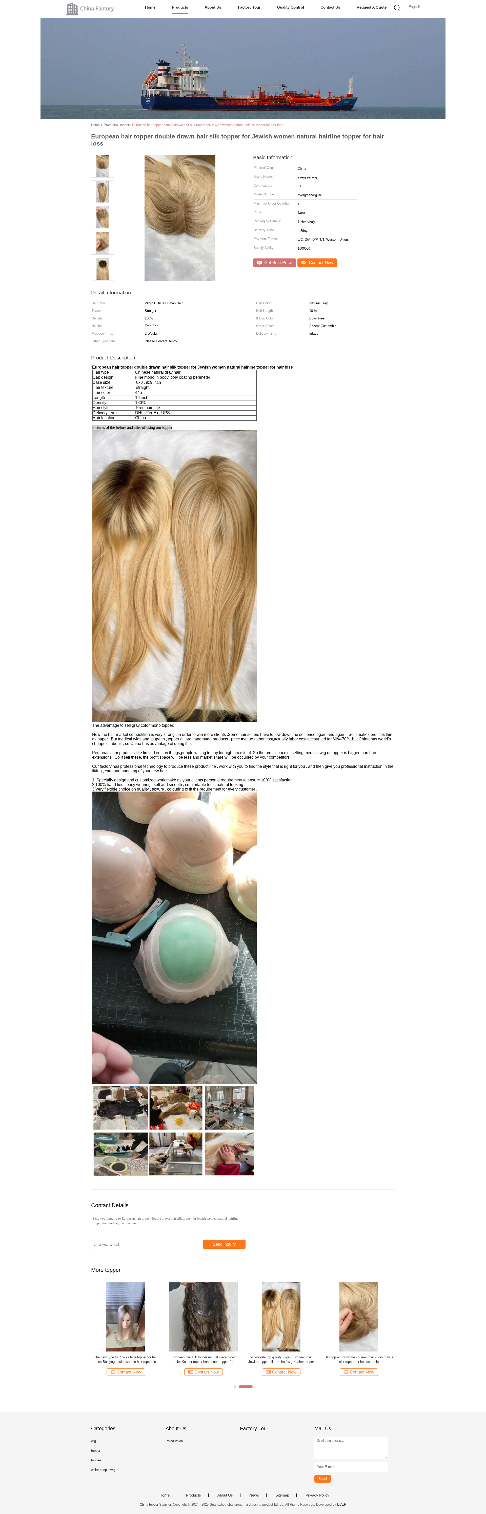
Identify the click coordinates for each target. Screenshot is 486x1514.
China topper (149, 1504)
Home (150, 7)
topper (95, 1450)
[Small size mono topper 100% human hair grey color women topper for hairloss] (203, 1316)
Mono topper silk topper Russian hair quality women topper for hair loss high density (281, 1359)
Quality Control (290, 7)
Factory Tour (249, 7)
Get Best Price (277, 262)
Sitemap (282, 1495)
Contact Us (330, 7)
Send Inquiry (224, 1244)
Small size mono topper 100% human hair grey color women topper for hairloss (203, 1359)
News (254, 1495)
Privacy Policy (317, 1495)
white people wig (103, 1470)
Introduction (174, 1441)
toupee (96, 1460)
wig (93, 1441)
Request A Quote (372, 7)
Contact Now (320, 262)
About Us (213, 7)
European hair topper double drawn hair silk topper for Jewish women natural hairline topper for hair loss (207, 125)
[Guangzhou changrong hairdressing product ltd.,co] (90, 9)
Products (180, 7)
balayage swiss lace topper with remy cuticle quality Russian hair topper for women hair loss (125, 1359)
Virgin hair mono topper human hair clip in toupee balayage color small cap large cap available (359, 1359)
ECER (341, 1504)
